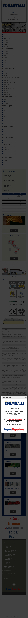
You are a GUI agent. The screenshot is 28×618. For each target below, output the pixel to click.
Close (26, 397)
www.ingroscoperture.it (14, 419)
